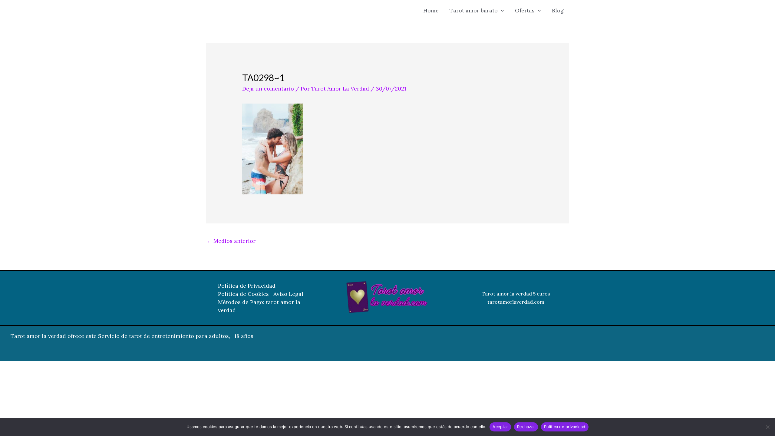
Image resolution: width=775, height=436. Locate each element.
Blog (558, 10)
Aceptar (500, 426)
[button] (501, 10)
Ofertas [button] (525, 10)
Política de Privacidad (246, 285)
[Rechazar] (767, 427)
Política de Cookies (243, 293)
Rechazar (526, 426)
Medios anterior (231, 240)
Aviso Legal (288, 293)
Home (431, 10)
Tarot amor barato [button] (474, 10)
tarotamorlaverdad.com (515, 302)
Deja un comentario (268, 88)
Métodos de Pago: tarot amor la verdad (259, 306)
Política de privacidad (564, 426)
